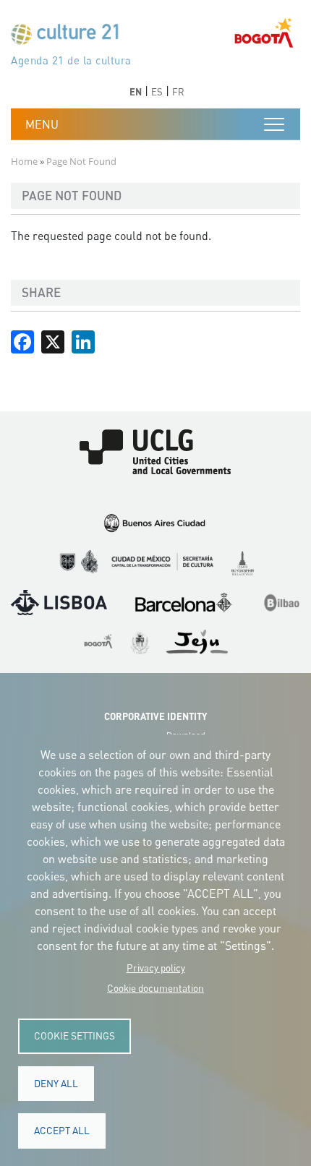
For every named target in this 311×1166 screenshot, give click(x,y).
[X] (52, 340)
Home (24, 161)
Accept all (62, 1130)
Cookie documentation (155, 988)
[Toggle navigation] (274, 124)
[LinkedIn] (83, 340)
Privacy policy (156, 968)
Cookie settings (74, 1036)
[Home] (71, 37)
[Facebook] (22, 340)
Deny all (56, 1083)
